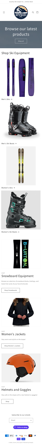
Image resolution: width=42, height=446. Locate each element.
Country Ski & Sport (18, 442)
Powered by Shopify (28, 442)
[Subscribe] (31, 420)
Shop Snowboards (10, 290)
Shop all (21, 41)
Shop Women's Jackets (12, 346)
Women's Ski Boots (9, 232)
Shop (7, 401)
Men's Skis (5, 99)
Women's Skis (7, 188)
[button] (4, 12)
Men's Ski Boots (7, 143)
